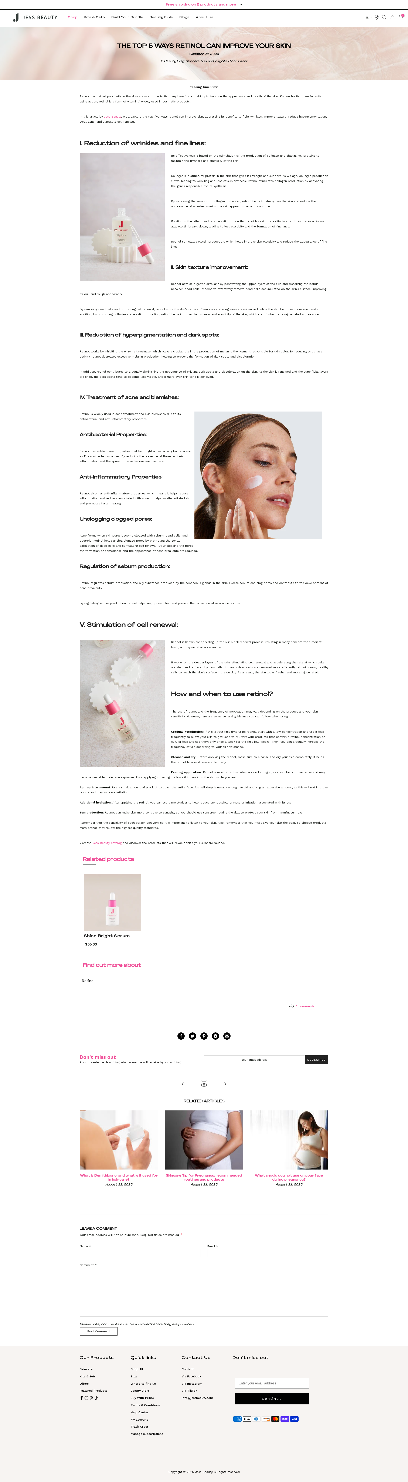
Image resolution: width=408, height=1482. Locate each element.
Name (85, 1246)
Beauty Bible (161, 17)
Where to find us (143, 1383)
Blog (134, 1376)
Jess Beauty (112, 116)
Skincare (86, 1369)
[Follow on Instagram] (86, 1398)
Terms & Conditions (145, 1405)
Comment (88, 1265)
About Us (204, 17)
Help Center (139, 1412)
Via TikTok (189, 1390)
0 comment (238, 61)
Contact (188, 1369)
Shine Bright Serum (107, 936)
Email (212, 1246)
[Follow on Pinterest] (91, 1398)
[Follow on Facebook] (82, 1398)
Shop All (137, 1369)
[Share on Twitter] (192, 1036)
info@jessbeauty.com (197, 1398)
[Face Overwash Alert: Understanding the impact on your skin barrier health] (225, 1084)
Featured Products (93, 1390)
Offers (84, 1383)
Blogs (184, 17)
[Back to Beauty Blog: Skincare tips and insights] (204, 1084)
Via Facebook (191, 1376)
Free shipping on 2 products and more (201, 4)
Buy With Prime (142, 1398)
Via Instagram (192, 1383)
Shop (73, 17)
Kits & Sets (94, 17)
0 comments (305, 1006)
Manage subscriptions (147, 1433)
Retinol (88, 980)
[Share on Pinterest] (204, 1036)
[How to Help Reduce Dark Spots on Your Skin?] (182, 1084)
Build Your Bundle (127, 17)
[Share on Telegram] (215, 1036)
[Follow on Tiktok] (96, 1398)
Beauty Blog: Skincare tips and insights (195, 61)
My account (139, 1419)
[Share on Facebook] (181, 1036)
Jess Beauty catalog (107, 843)
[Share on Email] (227, 1036)
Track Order (139, 1426)
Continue (272, 1399)
